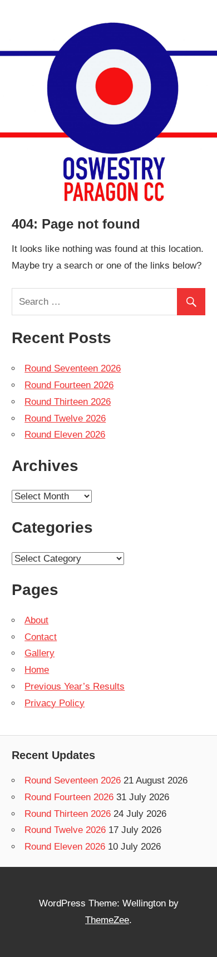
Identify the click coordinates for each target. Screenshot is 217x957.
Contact (40, 637)
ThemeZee (107, 920)
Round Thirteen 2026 (67, 401)
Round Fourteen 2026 (69, 385)
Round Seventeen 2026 (72, 368)
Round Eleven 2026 (64, 434)
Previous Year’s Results (74, 686)
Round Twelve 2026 (65, 418)
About (36, 620)
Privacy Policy (54, 703)
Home (36, 670)
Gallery (39, 653)
